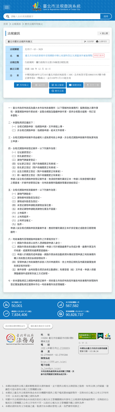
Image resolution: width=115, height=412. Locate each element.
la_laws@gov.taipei (51, 368)
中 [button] (83, 343)
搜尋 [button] (106, 16)
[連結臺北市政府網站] (107, 336)
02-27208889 (63, 348)
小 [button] (79, 343)
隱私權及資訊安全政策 (40, 326)
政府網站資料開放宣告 (15, 326)
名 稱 (14, 56)
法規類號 (14, 49)
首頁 (5, 24)
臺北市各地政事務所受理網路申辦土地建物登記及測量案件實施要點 (58, 55)
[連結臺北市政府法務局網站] (20, 339)
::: (1, 22)
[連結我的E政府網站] (100, 336)
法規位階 (14, 62)
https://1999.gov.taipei (54, 361)
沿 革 (14, 75)
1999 (43, 348)
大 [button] (86, 343)
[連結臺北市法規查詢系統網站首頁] (56, 6)
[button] (103, 33)
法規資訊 (16, 24)
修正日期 (14, 69)
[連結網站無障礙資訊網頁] (87, 336)
